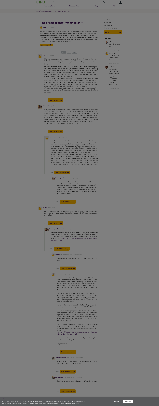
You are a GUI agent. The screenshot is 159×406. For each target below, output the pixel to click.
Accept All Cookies (128, 401)
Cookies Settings (116, 401)
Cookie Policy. (75, 403)
